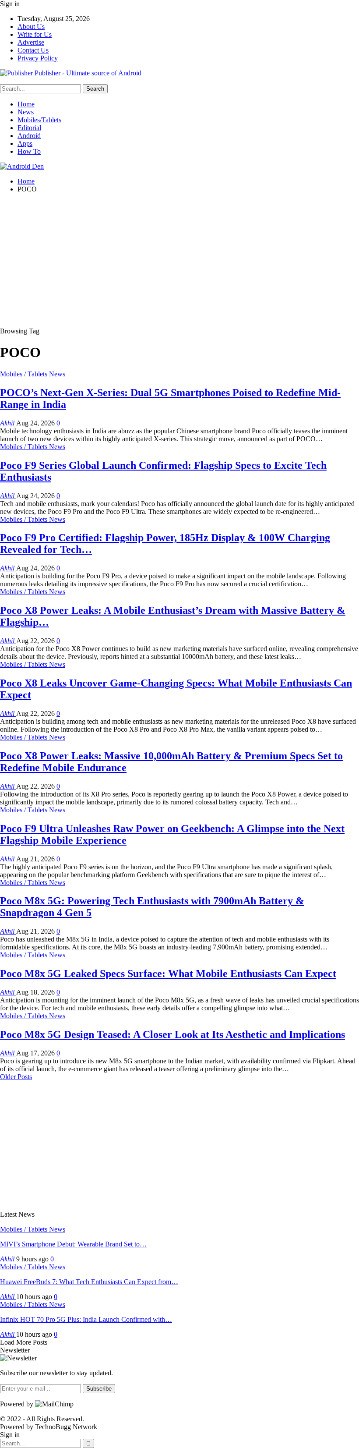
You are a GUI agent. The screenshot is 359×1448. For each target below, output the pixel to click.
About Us (31, 26)
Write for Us (35, 34)
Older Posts (16, 1076)
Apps (25, 143)
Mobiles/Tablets (39, 120)
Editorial (29, 127)
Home (26, 104)
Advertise (31, 42)
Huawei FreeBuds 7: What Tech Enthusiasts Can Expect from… (89, 1281)
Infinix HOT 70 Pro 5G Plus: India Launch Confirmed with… (86, 1319)
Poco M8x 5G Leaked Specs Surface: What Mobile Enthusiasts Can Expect (168, 973)
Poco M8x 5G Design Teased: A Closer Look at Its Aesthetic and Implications (172, 1034)
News (26, 112)
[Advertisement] (179, 261)
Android (29, 135)
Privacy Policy (38, 58)
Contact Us (33, 50)
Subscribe (99, 1388)
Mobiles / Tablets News (32, 374)
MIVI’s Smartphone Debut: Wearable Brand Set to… (73, 1244)
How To (29, 151)
